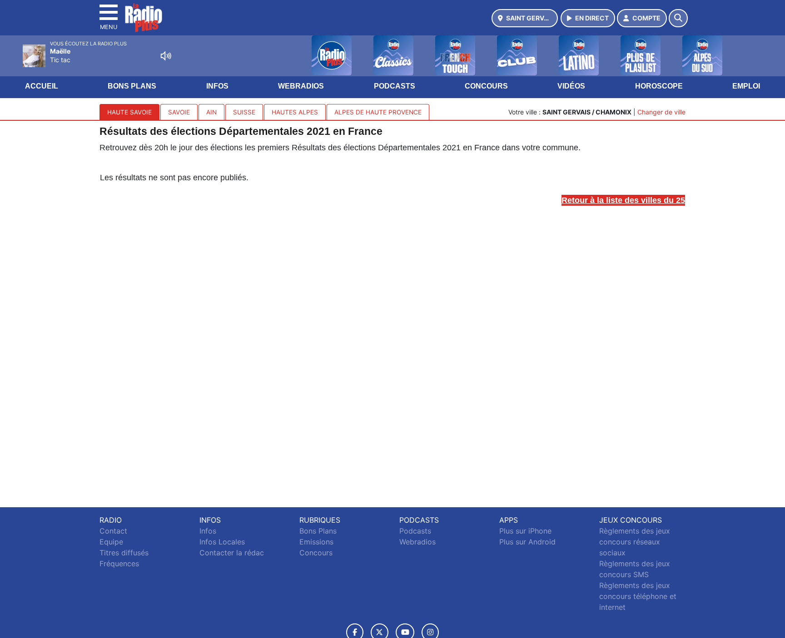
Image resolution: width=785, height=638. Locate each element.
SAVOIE (179, 112)
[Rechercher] (678, 18)
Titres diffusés (124, 552)
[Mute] (166, 56)
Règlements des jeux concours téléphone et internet (637, 596)
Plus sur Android (527, 541)
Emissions (316, 541)
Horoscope (659, 86)
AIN (211, 112)
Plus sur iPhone (525, 530)
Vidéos (571, 86)
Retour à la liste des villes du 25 (623, 200)
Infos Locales (222, 541)
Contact (113, 530)
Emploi (746, 86)
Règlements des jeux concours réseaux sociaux (634, 541)
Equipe (111, 541)
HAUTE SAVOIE (129, 112)
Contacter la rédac (231, 552)
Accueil (41, 86)
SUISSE (244, 112)
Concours (486, 86)
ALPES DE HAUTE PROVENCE (378, 112)
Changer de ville (661, 112)
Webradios (301, 86)
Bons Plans (132, 86)
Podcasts (394, 86)
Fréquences (119, 563)
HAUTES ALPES (295, 112)
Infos (217, 86)
